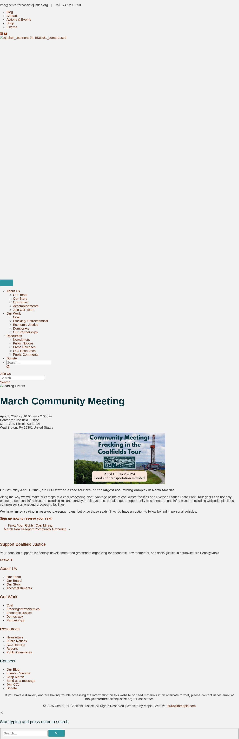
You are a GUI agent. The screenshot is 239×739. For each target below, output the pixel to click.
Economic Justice (25, 324)
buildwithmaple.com (181, 706)
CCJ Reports (16, 645)
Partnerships (16, 620)
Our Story (20, 298)
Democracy (21, 328)
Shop (10, 23)
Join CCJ (13, 684)
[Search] (56, 733)
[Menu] (6, 283)
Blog (10, 12)
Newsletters (21, 339)
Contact (12, 16)
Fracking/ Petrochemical (30, 321)
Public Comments (25, 354)
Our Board (20, 302)
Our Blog (13, 669)
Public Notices (23, 343)
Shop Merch (15, 677)
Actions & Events (19, 19)
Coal (16, 317)
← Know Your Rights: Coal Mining (28, 525)
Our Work (14, 313)
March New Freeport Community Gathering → (37, 529)
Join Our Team (23, 310)
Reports (12, 648)
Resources (14, 336)
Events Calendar (18, 673)
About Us (13, 291)
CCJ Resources (24, 351)
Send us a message (21, 680)
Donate (12, 358)
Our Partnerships (25, 332)
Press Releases (24, 347)
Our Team (20, 295)
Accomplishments (25, 306)
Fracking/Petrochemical (23, 609)
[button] (8, 367)
